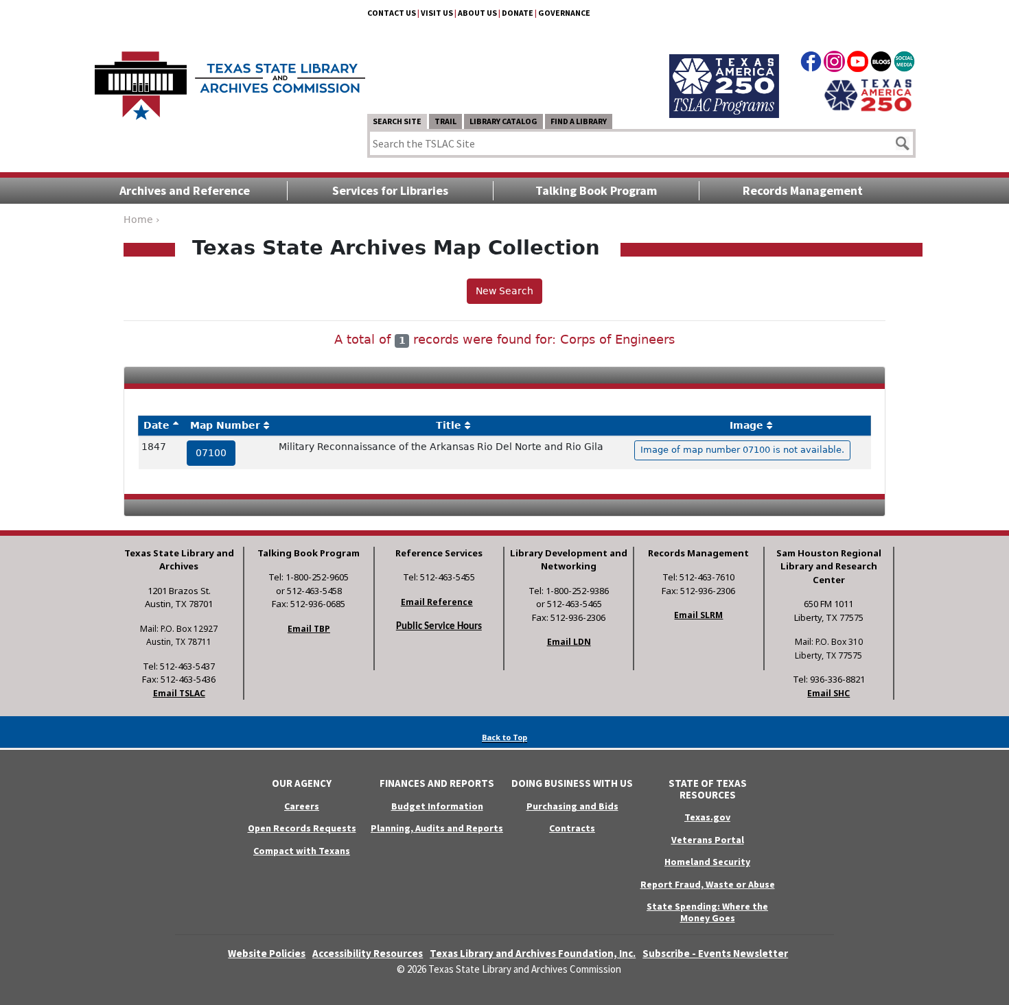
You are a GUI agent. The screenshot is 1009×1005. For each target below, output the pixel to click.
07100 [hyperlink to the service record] (211, 452)
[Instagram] (834, 64)
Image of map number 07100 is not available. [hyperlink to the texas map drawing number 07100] (742, 450)
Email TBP (309, 629)
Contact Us (391, 13)
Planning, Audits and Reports (437, 828)
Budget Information (437, 806)
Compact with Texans (301, 850)
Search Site (397, 121)
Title (448, 425)
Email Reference (437, 602)
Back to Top (504, 737)
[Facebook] (811, 64)
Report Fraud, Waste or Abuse (707, 884)
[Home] (230, 79)
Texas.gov (707, 817)
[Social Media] (904, 64)
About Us (477, 13)
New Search (504, 290)
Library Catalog (503, 121)
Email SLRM (698, 615)
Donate (517, 13)
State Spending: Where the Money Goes (707, 912)
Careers (301, 806)
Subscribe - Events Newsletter (715, 953)
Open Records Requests (302, 828)
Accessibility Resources (367, 953)
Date (156, 425)
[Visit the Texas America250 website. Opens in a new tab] (868, 94)
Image (746, 425)
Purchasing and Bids (572, 806)
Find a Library (578, 121)
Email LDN (569, 642)
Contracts (572, 828)
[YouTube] (857, 64)
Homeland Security (707, 861)
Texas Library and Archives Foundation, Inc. (533, 953)
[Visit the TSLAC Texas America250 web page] (724, 70)
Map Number (225, 425)
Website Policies (266, 953)
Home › (142, 219)
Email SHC (828, 693)
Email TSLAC (179, 693)
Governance (564, 13)
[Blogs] (881, 64)
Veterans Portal (707, 839)
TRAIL (445, 121)
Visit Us (437, 13)
